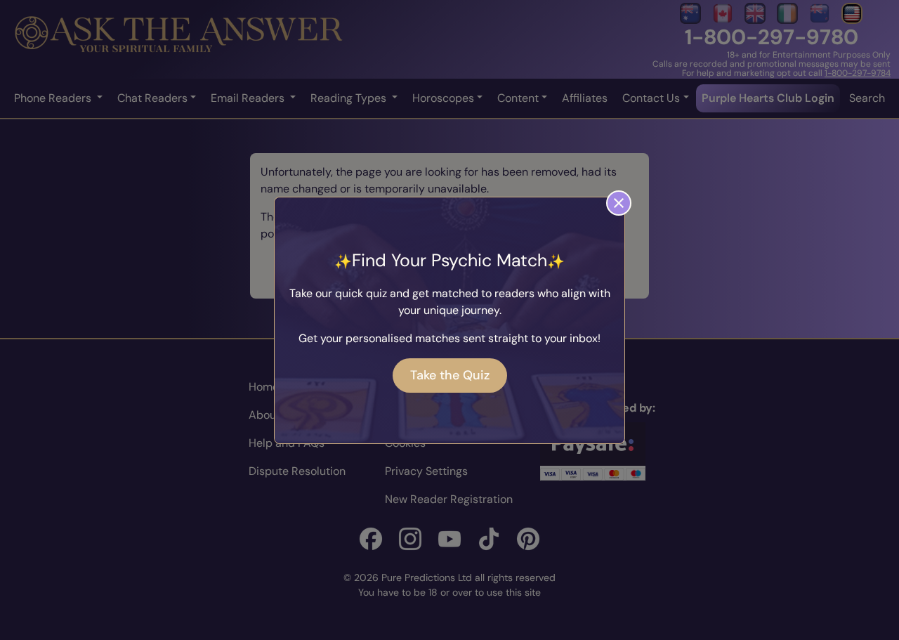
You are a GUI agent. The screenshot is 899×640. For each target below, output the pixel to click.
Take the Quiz (450, 375)
